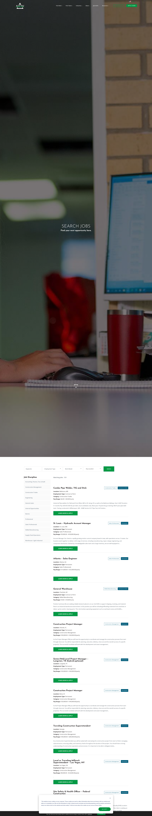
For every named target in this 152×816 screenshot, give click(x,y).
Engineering (28, 498)
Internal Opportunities (32, 508)
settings (90, 814)
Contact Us (119, 5)
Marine (27, 514)
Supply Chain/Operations (32, 535)
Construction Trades (31, 492)
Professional (29, 519)
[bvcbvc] (76, 385)
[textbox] (52, 469)
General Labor (29, 503)
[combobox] (52, 468)
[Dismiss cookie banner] (110, 798)
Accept (104, 809)
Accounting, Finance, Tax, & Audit (35, 482)
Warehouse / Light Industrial (33, 540)
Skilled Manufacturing (31, 530)
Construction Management (33, 487)
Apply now (131, 5)
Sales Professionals (31, 524)
